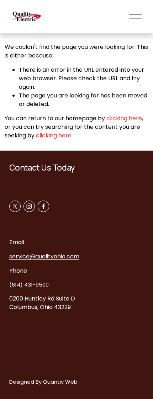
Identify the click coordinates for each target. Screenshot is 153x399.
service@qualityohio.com (44, 256)
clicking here (124, 118)
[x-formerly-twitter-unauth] (15, 206)
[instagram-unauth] (29, 206)
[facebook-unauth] (43, 206)
